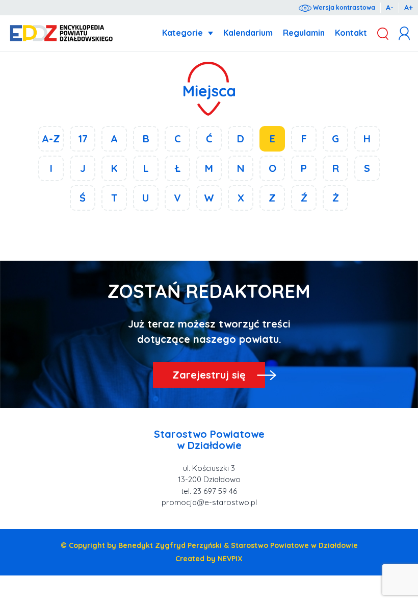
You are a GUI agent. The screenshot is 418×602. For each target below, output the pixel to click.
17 (83, 138)
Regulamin (304, 33)
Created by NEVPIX (209, 558)
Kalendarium (248, 33)
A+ (408, 7)
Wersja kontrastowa (343, 7)
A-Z (51, 138)
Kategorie (182, 33)
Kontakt (351, 33)
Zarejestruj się (209, 374)
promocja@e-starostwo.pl (209, 502)
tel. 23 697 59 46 (209, 491)
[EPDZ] (61, 33)
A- (390, 7)
